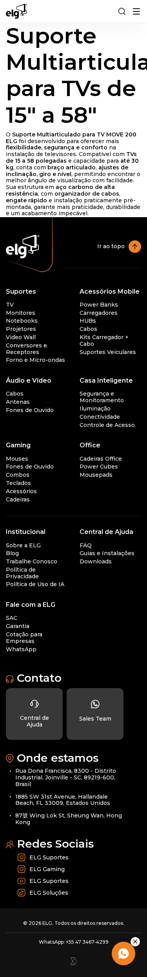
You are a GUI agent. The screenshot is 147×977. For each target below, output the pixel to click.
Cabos (88, 328)
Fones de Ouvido (30, 410)
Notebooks (22, 320)
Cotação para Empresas (24, 638)
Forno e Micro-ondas (35, 359)
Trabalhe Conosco (31, 561)
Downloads (96, 561)
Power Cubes (99, 466)
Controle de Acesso (107, 425)
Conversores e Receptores (26, 349)
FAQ (86, 545)
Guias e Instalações (107, 553)
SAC (11, 617)
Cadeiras (18, 499)
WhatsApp (21, 649)
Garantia (17, 626)
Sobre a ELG (23, 545)
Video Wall (21, 337)
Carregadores (99, 312)
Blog (12, 553)
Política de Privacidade (22, 573)
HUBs (88, 320)
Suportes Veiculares (108, 352)
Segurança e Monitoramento (102, 397)
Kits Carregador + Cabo (104, 340)
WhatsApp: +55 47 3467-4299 (74, 942)
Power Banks (99, 304)
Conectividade (100, 416)
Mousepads (96, 474)
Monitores (20, 312)
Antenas (18, 401)
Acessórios (21, 491)
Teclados (18, 483)
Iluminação (95, 408)
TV (10, 304)
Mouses (17, 458)
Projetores (21, 328)
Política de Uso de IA (35, 584)
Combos (17, 474)
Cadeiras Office (101, 458)
